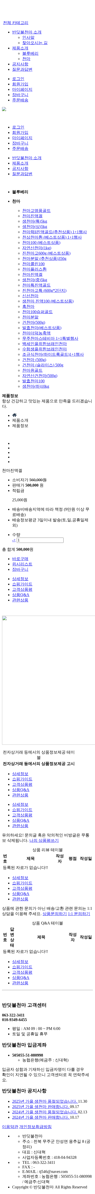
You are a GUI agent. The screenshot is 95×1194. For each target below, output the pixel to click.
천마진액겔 (32, 216)
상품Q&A (20, 595)
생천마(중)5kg (34, 280)
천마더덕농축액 (36, 333)
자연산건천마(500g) (39, 375)
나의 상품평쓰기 (44, 840)
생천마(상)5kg (34, 226)
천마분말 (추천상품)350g (44, 258)
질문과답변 (22, 69)
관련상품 (20, 600)
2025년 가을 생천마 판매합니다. (41, 1106)
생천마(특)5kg (34, 221)
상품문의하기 (55, 914)
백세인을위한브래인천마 (44, 344)
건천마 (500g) (34, 360)
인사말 (28, 37)
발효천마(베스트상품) (41, 328)
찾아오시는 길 (35, 43)
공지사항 (20, 64)
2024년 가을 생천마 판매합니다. (41, 1117)
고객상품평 (22, 589)
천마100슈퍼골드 (37, 312)
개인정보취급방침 (35, 1127)
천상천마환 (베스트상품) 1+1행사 (52, 237)
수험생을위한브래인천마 (44, 349)
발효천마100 (33, 381)
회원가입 (20, 84)
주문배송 (20, 100)
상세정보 (20, 579)
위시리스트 (22, 564)
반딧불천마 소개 (27, 32)
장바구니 (20, 95)
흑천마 (28, 306)
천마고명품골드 (36, 210)
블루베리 (30, 53)
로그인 (18, 79)
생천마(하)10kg (35, 386)
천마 (26, 59)
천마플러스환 (34, 269)
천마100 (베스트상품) (41, 242)
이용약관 (10, 1127)
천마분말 (30, 317)
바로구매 (20, 559)
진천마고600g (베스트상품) (46, 253)
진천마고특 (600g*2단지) (44, 290)
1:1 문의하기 (79, 914)
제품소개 (20, 48)
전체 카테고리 (15, 23)
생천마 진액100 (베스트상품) (47, 301)
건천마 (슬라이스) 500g (42, 365)
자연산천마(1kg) (36, 248)
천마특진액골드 (36, 285)
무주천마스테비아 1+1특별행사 (50, 338)
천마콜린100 (33, 264)
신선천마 (30, 296)
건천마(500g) (33, 322)
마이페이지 (22, 89)
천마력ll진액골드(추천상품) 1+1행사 (54, 232)
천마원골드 (32, 370)
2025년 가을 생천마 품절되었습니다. (45, 1101)
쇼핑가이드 (22, 584)
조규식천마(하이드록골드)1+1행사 (53, 354)
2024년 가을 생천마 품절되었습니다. (45, 1112)
